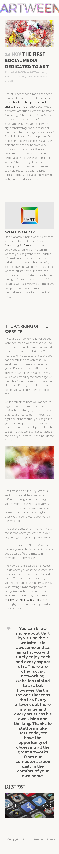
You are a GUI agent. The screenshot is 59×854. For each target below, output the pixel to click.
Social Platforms (15, 76)
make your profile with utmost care (26, 600)
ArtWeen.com (38, 72)
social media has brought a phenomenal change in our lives (28, 102)
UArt (29, 76)
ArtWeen (41, 76)
